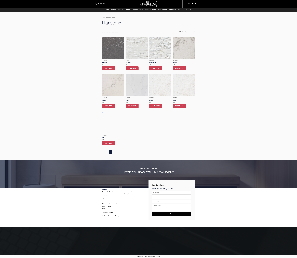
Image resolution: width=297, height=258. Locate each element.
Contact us (188, 9)
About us (180, 9)
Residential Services (124, 9)
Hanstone (108, 17)
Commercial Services (137, 9)
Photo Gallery (172, 9)
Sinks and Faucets (150, 9)
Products (113, 9)
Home (107, 9)
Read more (108, 68)
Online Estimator (162, 9)
